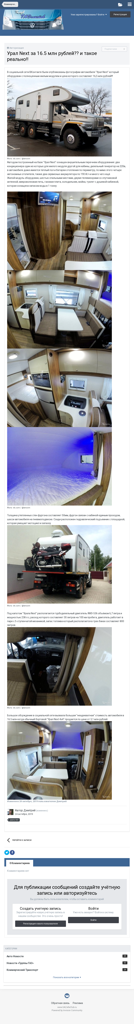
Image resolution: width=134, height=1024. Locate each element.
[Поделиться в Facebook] (12, 852)
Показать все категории (66, 977)
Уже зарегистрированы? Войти (88, 14)
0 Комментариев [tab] (20, 863)
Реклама (78, 1003)
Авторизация (16, 48)
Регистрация (120, 14)
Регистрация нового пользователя (40, 923)
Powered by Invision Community (67, 1010)
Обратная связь (60, 1003)
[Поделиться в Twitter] (6, 852)
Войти (93, 920)
